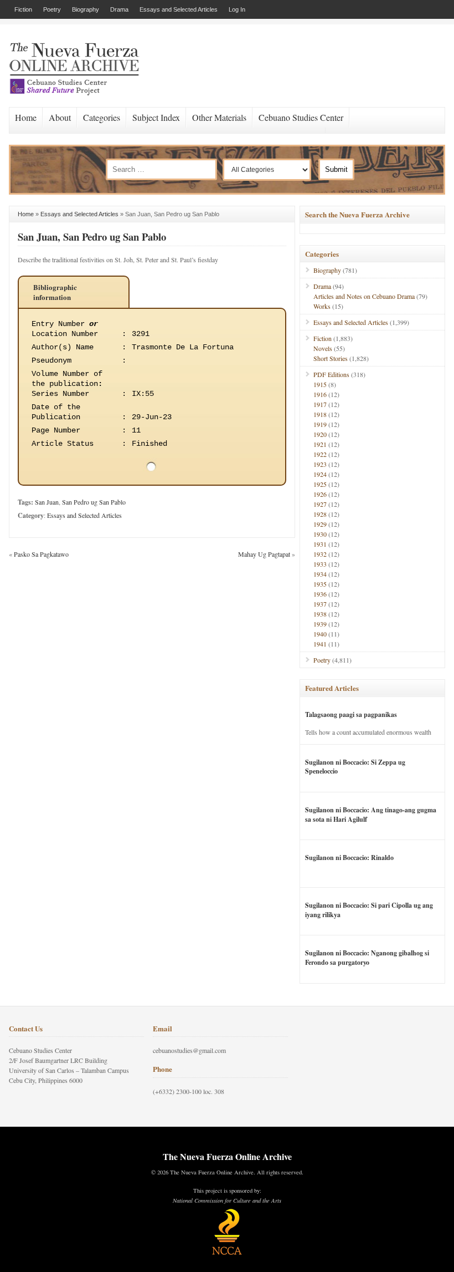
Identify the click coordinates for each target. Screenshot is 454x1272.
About (60, 117)
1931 (320, 544)
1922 (320, 454)
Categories (101, 117)
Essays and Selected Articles (179, 9)
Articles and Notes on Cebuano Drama (364, 296)
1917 (320, 404)
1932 (320, 553)
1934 (320, 573)
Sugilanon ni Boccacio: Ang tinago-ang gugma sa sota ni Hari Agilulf (370, 814)
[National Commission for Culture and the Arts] (227, 1253)
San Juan (47, 501)
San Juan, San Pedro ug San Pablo (92, 236)
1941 (320, 643)
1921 (320, 444)
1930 (320, 534)
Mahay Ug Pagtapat (264, 553)
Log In (237, 9)
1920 (320, 434)
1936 (320, 593)
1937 (320, 603)
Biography (85, 9)
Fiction (23, 9)
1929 (320, 524)
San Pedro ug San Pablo (94, 501)
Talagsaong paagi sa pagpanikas (351, 714)
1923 (320, 464)
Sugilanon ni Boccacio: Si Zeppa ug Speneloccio (355, 766)
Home (26, 117)
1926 (320, 494)
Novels (322, 348)
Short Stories (330, 358)
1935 (320, 583)
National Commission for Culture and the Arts (227, 1200)
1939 (320, 623)
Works (322, 306)
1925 (320, 484)
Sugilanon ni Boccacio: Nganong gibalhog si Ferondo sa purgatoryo (367, 957)
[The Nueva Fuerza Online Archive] (78, 93)
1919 (320, 424)
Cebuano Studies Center (301, 117)
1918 (320, 414)
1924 (320, 474)
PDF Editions (331, 374)
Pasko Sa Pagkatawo (41, 553)
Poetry (52, 9)
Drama (119, 9)
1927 (320, 504)
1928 (320, 514)
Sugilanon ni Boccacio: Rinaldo (349, 857)
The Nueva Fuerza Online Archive (227, 1156)
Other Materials (219, 117)
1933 (320, 563)
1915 (320, 384)
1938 (320, 613)
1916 (320, 394)
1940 (320, 633)
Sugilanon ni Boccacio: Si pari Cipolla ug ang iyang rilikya (369, 909)
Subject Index (156, 117)
